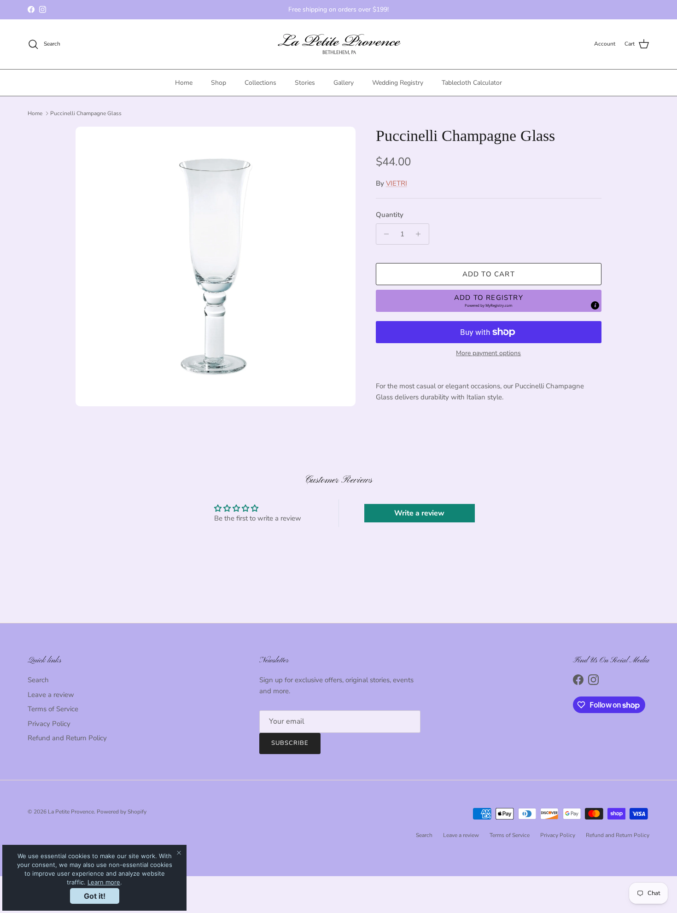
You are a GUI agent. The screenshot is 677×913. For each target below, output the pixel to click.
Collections (260, 82)
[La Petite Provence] (338, 44)
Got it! (94, 896)
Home (184, 82)
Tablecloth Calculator (472, 82)
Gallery (343, 82)
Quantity (389, 214)
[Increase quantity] (421, 234)
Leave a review (51, 694)
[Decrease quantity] (384, 234)
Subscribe (290, 743)
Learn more (104, 882)
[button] (488, 301)
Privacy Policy (49, 723)
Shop (218, 82)
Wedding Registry (397, 82)
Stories (305, 82)
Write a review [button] (419, 513)
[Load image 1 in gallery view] (216, 267)
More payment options (488, 353)
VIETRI (396, 183)
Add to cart (488, 274)
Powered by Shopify (121, 811)
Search (38, 680)
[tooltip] (595, 305)
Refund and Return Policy (67, 738)
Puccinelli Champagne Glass (86, 113)
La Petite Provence (71, 811)
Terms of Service (53, 709)
